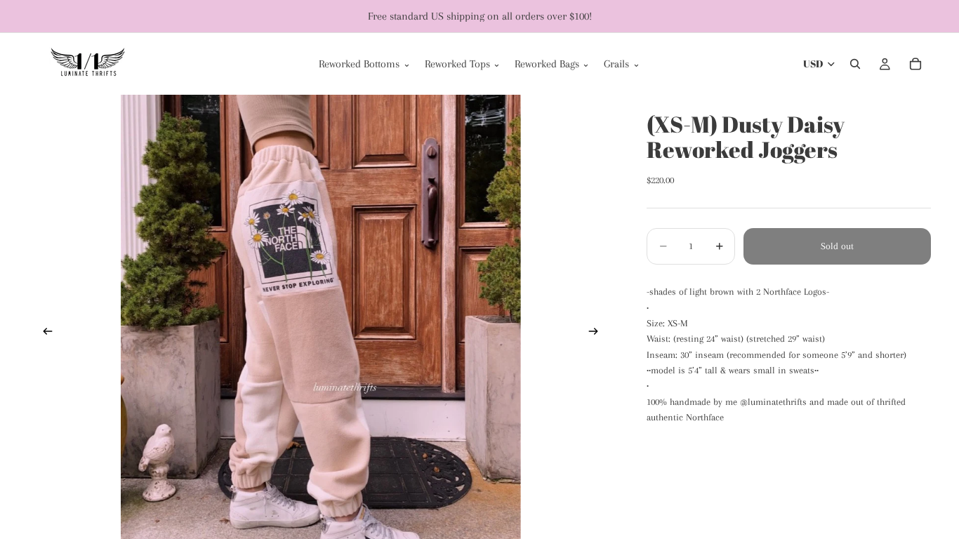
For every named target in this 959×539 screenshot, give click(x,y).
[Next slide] (597, 333)
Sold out (837, 246)
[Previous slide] (43, 333)
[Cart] (915, 63)
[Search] (855, 63)
